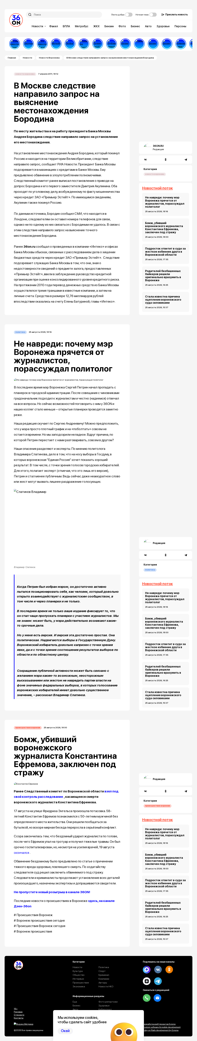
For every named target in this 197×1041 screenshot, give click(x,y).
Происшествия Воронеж (27, 727)
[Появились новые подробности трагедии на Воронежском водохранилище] (180, 43)
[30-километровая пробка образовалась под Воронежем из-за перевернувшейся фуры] (70, 43)
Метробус (81, 26)
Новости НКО (105, 986)
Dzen (147, 981)
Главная (12, 57)
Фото (122, 26)
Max (147, 969)
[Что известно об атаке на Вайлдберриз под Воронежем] (42, 43)
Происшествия (81, 982)
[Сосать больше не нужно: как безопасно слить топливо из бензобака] (125, 43)
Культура (78, 971)
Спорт (102, 971)
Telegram (158, 981)
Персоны (180, 26)
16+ (16, 1008)
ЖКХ (96, 26)
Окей (65, 1031)
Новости (37, 26)
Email (157, 998)
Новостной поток (157, 188)
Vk (158, 969)
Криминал (103, 974)
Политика (20, 332)
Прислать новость (176, 14)
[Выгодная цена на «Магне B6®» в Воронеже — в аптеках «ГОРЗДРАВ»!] (28, 43)
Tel (147, 998)
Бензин (109, 26)
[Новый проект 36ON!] (83, 43)
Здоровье (163, 26)
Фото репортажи (108, 1001)
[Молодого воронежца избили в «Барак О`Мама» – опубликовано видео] (139, 43)
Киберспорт (105, 1009)
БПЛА (66, 26)
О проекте (19, 1015)
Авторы (102, 982)
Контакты (18, 1018)
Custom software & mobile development (162, 1027)
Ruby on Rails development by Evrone (161, 1030)
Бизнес (135, 26)
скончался (21, 853)
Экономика (79, 986)
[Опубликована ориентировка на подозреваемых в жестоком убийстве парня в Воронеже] (111, 43)
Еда (75, 1001)
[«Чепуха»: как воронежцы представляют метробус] (56, 43)
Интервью (78, 978)
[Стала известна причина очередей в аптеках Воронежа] (14, 43)
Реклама (18, 1012)
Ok (169, 969)
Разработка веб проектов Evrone (159, 1024)
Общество (78, 974)
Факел (53, 26)
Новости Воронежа (49, 57)
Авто (148, 26)
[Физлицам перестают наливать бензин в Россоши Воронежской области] (167, 43)
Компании (103, 978)
